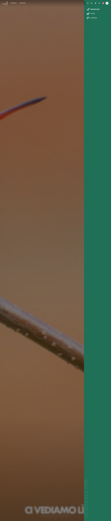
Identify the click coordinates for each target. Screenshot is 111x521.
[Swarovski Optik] (5, 3)
